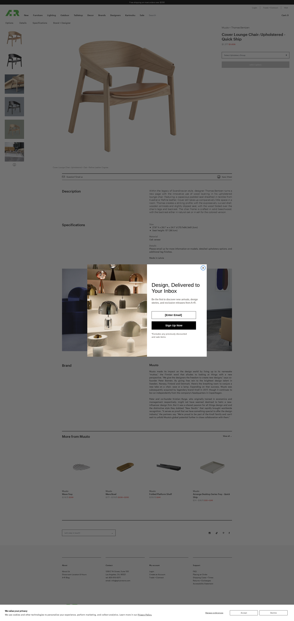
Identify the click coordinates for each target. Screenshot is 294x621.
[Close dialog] (203, 268)
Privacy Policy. (145, 614)
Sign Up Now (173, 325)
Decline (273, 613)
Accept (244, 613)
